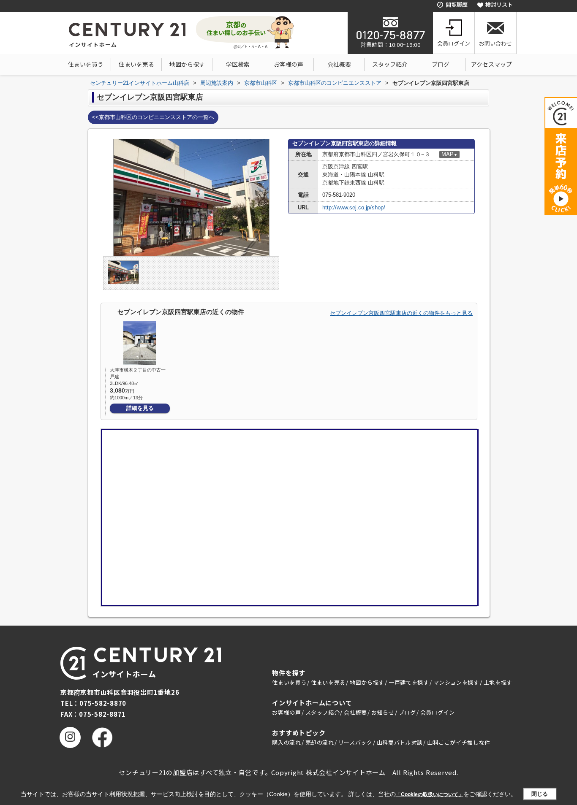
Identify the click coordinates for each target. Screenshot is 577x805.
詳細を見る (140, 408)
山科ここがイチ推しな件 (458, 742)
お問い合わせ (495, 43)
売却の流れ (319, 742)
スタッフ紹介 (390, 64)
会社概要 (339, 64)
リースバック (355, 742)
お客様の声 (288, 64)
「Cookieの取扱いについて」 (429, 794)
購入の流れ (286, 742)
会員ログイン (453, 43)
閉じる (539, 794)
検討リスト (499, 4)
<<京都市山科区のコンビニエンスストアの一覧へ (153, 117)
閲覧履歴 (457, 4)
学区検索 (238, 64)
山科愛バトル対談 (400, 742)
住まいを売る (136, 64)
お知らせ (383, 712)
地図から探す (187, 64)
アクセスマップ (491, 64)
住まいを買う (85, 64)
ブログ (440, 64)
